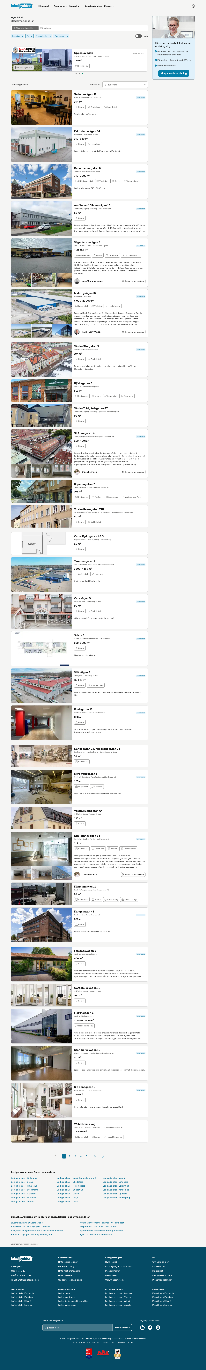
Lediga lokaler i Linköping (24, 1177)
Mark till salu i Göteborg (162, 1297)
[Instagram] (158, 1327)
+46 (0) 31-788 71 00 (21, 1275)
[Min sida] (193, 6)
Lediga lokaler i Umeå (68, 1193)
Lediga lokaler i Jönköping (116, 1189)
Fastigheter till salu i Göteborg (118, 1297)
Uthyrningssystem (114, 1279)
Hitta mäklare (65, 1275)
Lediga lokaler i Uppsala (115, 1193)
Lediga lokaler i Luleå (67, 1201)
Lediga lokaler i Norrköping (116, 1197)
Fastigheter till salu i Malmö (117, 1301)
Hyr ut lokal (111, 1261)
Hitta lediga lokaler (67, 1261)
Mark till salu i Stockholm (163, 1293)
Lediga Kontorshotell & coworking (73, 1301)
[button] (173, 73)
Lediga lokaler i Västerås (23, 1197)
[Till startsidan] (22, 6)
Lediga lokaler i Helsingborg (71, 1185)
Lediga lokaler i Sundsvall (70, 1189)
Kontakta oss (159, 1266)
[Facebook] (150, 1327)
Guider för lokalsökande (70, 1279)
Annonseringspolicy (125, 1342)
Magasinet (157, 1270)
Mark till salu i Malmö (161, 1301)
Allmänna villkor (79, 1342)
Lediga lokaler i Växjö (67, 1197)
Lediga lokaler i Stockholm (24, 1189)
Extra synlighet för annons (118, 1266)
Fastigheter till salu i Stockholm (119, 1293)
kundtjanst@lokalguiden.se (25, 1279)
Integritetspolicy (93, 1342)
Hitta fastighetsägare (69, 1270)
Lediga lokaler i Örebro (22, 1201)
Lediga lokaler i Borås (22, 1181)
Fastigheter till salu (162, 1275)
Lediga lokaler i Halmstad (24, 1185)
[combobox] (93, 28)
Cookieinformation (109, 1342)
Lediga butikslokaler (67, 1305)
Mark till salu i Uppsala (162, 1305)
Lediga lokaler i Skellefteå (70, 1181)
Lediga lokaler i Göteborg (115, 1181)
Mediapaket (111, 1275)
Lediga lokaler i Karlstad (23, 1193)
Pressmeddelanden (162, 1279)
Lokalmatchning (66, 1266)
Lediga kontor (64, 1293)
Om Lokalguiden (160, 1261)
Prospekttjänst (112, 1270)
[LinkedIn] (142, 1327)
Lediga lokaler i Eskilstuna (116, 1185)
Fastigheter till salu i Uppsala (118, 1305)
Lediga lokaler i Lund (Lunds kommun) (76, 1177)
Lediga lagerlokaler (66, 1297)
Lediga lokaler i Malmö (114, 1177)
